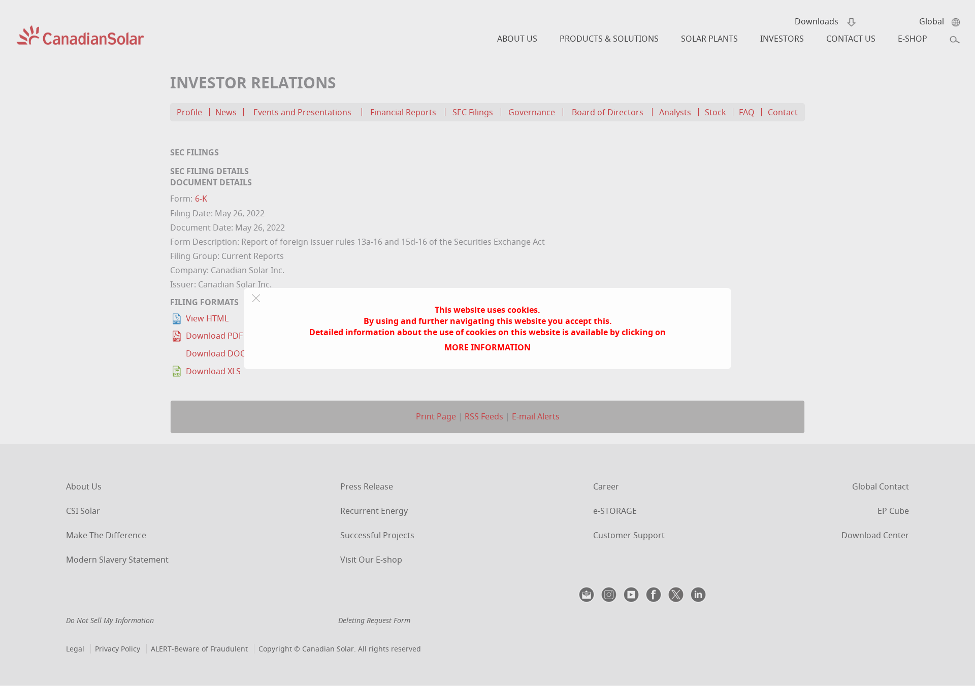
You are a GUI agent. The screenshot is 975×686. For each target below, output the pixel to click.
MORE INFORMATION (487, 347)
